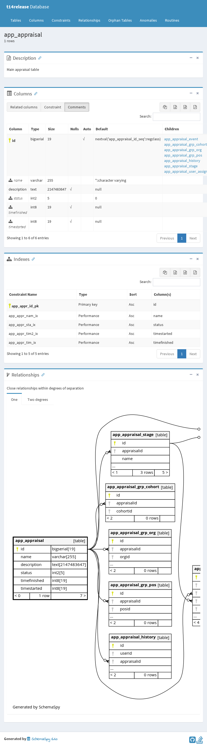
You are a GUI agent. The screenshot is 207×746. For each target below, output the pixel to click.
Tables (18, 20)
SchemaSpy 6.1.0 (43, 739)
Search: (145, 116)
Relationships (89, 20)
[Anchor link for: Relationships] (41, 374)
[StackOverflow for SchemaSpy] (199, 741)
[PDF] (195, 107)
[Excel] (175, 107)
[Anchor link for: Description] (38, 57)
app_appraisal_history (182, 160)
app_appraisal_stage (181, 166)
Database (27, 7)
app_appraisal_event (181, 138)
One (14, 399)
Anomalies (148, 20)
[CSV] (185, 107)
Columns (36, 20)
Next (193, 238)
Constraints (61, 20)
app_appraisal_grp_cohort (185, 144)
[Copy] (165, 107)
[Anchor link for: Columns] (34, 93)
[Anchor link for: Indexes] (32, 258)
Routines (172, 20)
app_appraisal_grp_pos (183, 155)
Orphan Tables (120, 20)
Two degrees (37, 399)
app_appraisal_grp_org (183, 149)
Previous (167, 238)
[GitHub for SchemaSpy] (192, 741)
